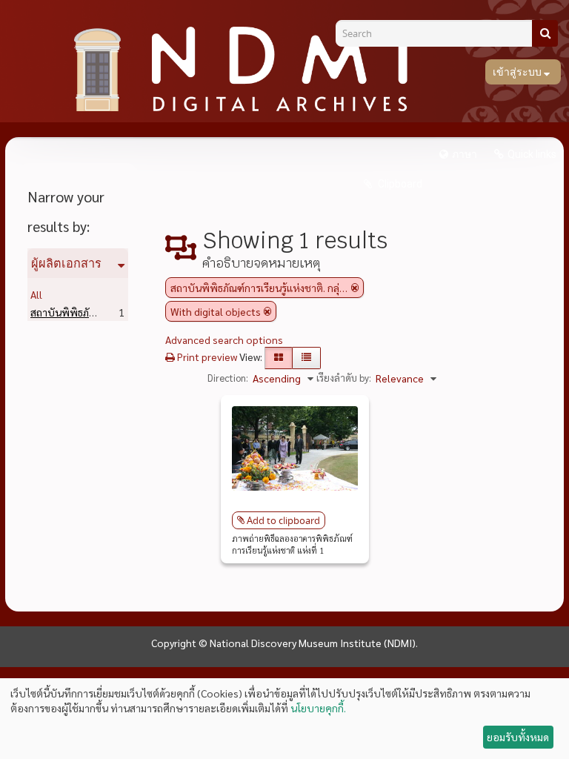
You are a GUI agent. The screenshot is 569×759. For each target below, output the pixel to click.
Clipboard (399, 184)
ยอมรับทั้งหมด (518, 736)
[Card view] (278, 358)
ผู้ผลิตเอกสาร (66, 263)
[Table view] (306, 358)
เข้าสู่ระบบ (518, 72)
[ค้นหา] (545, 33)
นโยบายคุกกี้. (318, 708)
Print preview (206, 356)
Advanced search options (224, 339)
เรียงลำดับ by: (343, 377)
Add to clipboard (283, 520)
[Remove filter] (355, 287)
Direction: (227, 377)
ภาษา (464, 154)
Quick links (532, 154)
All (36, 294)
